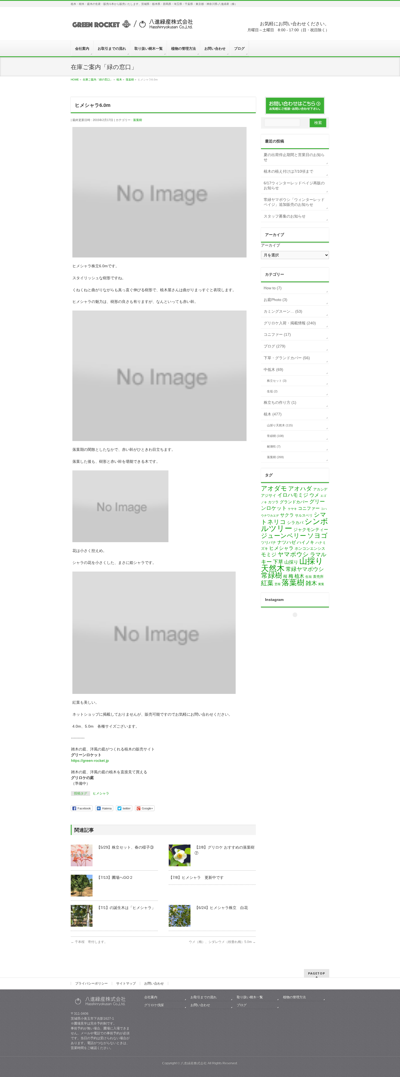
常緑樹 (271, 575)
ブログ (242, 1005)
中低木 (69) (273, 369)
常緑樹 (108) (275, 435)
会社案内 (150, 997)
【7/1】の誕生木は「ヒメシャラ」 (126, 907)
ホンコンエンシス (310, 548)
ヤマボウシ (293, 554)
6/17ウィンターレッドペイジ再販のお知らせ (294, 185)
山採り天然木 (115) (280, 425)
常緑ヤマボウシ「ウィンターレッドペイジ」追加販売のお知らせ (294, 202)
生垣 (308, 577)
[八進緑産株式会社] (132, 26)
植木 (299, 576)
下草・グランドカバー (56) (287, 358)
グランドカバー (294, 502)
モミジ (268, 554)
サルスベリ (304, 515)
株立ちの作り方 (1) (280, 402)
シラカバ (295, 522)
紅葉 (267, 583)
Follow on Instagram (298, 624)
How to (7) (273, 288)
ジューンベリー (283, 535)
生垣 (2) (272, 391)
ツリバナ (268, 543)
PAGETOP (316, 973)
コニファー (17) (277, 334)
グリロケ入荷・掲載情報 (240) (290, 323)
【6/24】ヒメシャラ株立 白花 (221, 907)
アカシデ (320, 489)
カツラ (273, 502)
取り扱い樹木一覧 (250, 997)
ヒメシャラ (101, 793)
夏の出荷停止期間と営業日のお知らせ (294, 157)
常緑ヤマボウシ (305, 569)
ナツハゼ (286, 542)
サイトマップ (126, 983)
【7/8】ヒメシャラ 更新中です (196, 877)
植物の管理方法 (294, 997)
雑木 (311, 583)
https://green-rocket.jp (90, 760)
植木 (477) (273, 414)
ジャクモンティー (310, 529)
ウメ (314, 495)
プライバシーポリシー (91, 983)
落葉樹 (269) (275, 457)
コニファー (309, 508)
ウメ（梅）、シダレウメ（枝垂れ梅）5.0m (222, 942)
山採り (291, 562)
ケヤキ (292, 508)
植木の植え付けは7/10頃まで (288, 171)
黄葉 (321, 584)
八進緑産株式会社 (194, 1063)
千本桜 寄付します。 (89, 942)
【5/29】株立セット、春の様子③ (125, 847)
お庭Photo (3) (275, 299)
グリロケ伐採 (154, 1005)
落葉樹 (137, 120)
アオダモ (274, 488)
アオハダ (300, 488)
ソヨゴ (317, 535)
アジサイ (268, 496)
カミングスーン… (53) (283, 311)
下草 (278, 562)
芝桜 (278, 584)
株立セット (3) (277, 380)
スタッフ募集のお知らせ (285, 216)
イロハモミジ (292, 495)
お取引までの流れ (203, 997)
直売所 (318, 577)
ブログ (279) (274, 346)
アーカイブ (270, 245)
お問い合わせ (154, 983)
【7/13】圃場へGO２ (115, 877)
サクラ (287, 515)
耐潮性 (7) (274, 446)
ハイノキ (305, 542)
